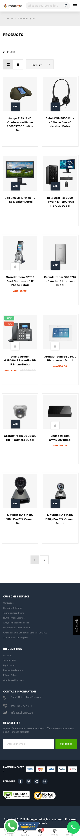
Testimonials (9, 660)
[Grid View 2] (8, 64)
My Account (9, 665)
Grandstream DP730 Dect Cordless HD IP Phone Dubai (20, 281)
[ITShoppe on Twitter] (28, 781)
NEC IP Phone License (14, 618)
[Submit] (15, 267)
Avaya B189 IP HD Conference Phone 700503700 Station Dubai (20, 124)
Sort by (37, 65)
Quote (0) (77, 625)
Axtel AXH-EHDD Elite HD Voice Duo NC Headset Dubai (60, 122)
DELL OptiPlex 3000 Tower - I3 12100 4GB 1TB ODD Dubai (60, 202)
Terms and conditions (13, 613)
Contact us (8, 603)
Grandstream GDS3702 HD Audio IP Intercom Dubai (60, 281)
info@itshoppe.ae (22, 712)
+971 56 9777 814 (21, 705)
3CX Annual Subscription (15, 637)
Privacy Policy (10, 675)
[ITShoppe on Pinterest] (36, 781)
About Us (7, 655)
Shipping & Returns (12, 608)
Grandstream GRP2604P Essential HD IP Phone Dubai (20, 360)
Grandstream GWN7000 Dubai (60, 437)
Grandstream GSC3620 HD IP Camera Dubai (20, 437)
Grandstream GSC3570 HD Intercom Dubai (60, 358)
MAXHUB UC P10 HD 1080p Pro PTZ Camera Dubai (19, 519)
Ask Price (15, 108)
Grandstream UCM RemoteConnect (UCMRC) (25, 633)
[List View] (18, 64)
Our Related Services (13, 680)
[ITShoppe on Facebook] (20, 781)
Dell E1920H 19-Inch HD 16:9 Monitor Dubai (20, 199)
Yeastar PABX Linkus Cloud (16, 627)
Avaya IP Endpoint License (16, 623)
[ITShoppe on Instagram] (45, 781)
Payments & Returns (13, 670)
